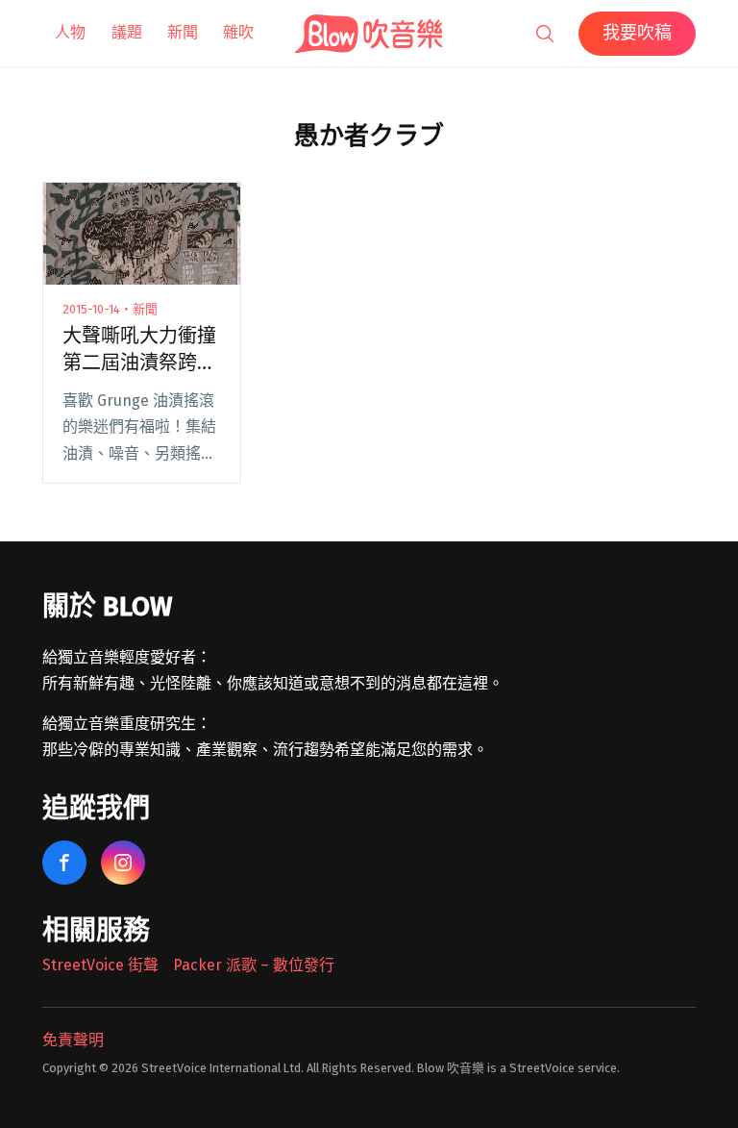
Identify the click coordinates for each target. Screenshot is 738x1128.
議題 (126, 32)
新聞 (182, 32)
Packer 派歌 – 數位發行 (253, 965)
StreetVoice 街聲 (100, 965)
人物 (70, 32)
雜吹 (238, 32)
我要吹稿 (637, 32)
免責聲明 (73, 1040)
